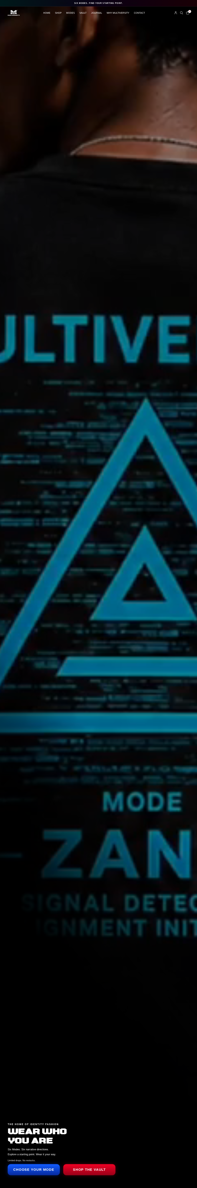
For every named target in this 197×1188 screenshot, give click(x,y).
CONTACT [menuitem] (139, 13)
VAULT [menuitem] (82, 13)
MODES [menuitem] (70, 13)
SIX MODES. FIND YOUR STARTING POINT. (98, 3)
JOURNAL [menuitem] (96, 13)
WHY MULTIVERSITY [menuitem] (118, 13)
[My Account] (176, 12)
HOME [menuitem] (46, 13)
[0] (187, 12)
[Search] (182, 12)
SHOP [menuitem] (58, 13)
